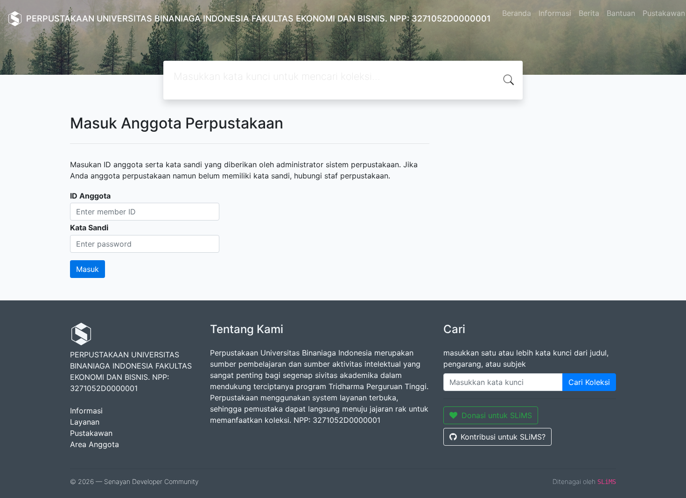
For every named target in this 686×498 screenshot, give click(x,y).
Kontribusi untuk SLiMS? (503, 436)
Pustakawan (91, 433)
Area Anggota (94, 444)
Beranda (516, 13)
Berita (589, 13)
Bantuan (621, 13)
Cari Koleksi (589, 382)
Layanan (84, 422)
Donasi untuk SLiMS (497, 415)
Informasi (555, 13)
